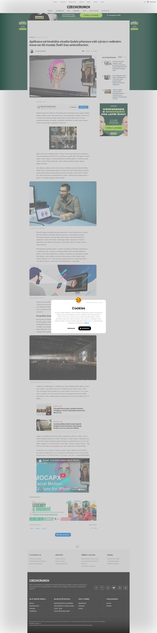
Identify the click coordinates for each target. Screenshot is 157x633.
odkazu (86, 323)
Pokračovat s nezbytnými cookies (94, 302)
